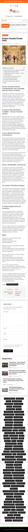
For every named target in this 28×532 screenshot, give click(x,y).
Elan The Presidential (7, 427)
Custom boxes (9, 417)
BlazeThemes (22, 529)
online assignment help (18, 478)
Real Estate (5, 35)
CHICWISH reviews (9, 411)
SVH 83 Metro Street (21, 507)
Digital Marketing (8, 419)
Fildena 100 (22, 430)
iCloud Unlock (8, 448)
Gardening (6, 438)
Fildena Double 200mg (9, 433)
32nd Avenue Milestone (9, 398)
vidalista (10, 515)
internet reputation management (17, 451)
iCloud (20, 443)
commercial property (19, 411)
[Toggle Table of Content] (23, 68)
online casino (19, 480)
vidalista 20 (17, 515)
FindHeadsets (19, 433)
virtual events (19, 517)
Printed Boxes (14, 488)
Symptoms (7, 509)
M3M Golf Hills (17, 464)
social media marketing (9, 504)
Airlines (8, 401)
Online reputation (20, 483)
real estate (9, 496)
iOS (14, 454)
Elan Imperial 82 (9, 422)
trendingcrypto (13, 512)
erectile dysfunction (7, 430)
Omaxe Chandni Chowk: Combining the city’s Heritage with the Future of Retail (14, 71)
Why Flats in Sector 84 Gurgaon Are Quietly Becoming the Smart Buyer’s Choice (17, 372)
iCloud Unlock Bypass (18, 448)
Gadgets (21, 435)
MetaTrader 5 (18, 467)
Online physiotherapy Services (9, 483)
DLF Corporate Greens (18, 419)
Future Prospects (13, 435)
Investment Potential (7, 454)
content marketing (19, 414)
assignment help (8, 403)
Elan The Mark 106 (18, 425)
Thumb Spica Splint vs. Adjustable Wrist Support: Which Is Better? (14, 2)
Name (5, 328)
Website (5, 339)
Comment (6, 311)
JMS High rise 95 (21, 454)
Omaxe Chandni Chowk (12, 284)
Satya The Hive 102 (10, 499)
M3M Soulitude (9, 467)
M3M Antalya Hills (9, 462)
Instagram (6, 451)
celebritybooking (17, 406)
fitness (6, 435)
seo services (19, 499)
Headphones (14, 438)
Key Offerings (19, 456)
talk (4, 43)
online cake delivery (10, 480)
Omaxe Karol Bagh (8, 478)
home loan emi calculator (11, 443)
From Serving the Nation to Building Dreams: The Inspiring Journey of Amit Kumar (13, 380)
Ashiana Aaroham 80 (17, 401)
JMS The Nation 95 (10, 456)
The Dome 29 (20, 509)
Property (22, 491)
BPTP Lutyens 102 (18, 403)
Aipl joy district (19, 398)
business (9, 406)
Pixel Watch (7, 486)
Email (5, 333)
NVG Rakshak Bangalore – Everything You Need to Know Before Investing (16, 389)
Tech (13, 509)
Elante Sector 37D (18, 422)
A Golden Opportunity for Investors (12, 81)
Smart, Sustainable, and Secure (11, 77)
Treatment (5, 512)
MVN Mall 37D (7, 472)
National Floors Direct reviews (18, 472)
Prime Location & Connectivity (18, 486)
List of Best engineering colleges (9, 459)
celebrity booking (10, 409)
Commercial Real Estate (9, 414)
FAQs (5, 82)
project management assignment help (10, 491)
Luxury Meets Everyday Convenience (12, 76)
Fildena (15, 430)
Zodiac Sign (8, 520)
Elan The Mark (9, 425)
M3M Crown (9, 464)
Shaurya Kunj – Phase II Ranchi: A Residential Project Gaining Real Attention (17, 364)
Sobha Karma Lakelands (18, 501)
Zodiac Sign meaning (17, 520)
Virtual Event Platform (9, 517)
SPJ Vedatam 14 (19, 504)
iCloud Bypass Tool (18, 446)
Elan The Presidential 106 (19, 427)
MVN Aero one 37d (20, 470)
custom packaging (18, 417)
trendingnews (22, 512)
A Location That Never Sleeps (10, 79)
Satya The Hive (17, 496)
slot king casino (8, 501)
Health (21, 438)
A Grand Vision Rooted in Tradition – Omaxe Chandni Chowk (14, 74)
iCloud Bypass (9, 446)
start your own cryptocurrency (8, 507)
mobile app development (9, 470)
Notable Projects (8, 475)
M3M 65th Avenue (21, 459)
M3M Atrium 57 (18, 462)
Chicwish (18, 409)
